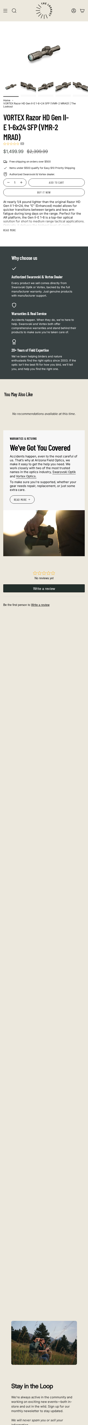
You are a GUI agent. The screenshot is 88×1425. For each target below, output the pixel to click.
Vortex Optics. (26, 476)
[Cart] (82, 10)
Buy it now (44, 192)
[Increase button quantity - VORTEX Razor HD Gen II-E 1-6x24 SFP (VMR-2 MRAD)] (21, 182)
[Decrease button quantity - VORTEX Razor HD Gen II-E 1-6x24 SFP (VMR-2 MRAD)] (7, 182)
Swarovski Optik (64, 472)
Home (6, 100)
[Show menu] (5, 10)
